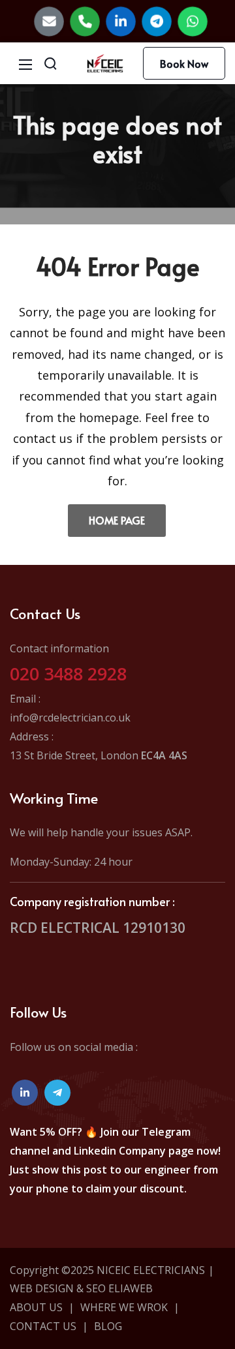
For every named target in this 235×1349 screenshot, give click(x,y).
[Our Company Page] (121, 22)
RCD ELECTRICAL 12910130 (97, 927)
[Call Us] (85, 22)
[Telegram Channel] (157, 22)
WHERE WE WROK (124, 1307)
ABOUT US (36, 1307)
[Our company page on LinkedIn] (25, 1093)
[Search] (50, 63)
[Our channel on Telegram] (57, 1093)
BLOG (108, 1326)
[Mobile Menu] (25, 63)
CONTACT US (43, 1326)
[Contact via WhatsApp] (193, 22)
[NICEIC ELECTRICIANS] (105, 62)
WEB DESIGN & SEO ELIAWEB (81, 1288)
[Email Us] (49, 22)
